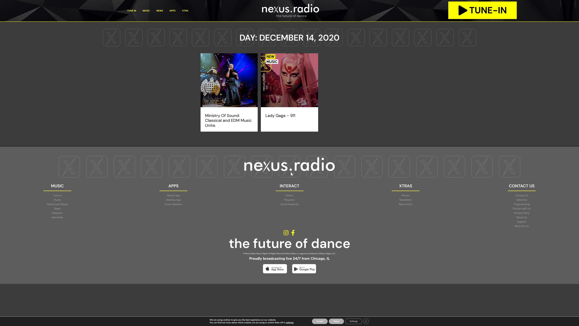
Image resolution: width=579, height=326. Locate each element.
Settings (354, 321)
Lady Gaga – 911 (280, 115)
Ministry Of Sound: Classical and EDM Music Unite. (228, 120)
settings (290, 322)
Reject (336, 321)
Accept (319, 321)
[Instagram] (286, 232)
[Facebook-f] (293, 232)
